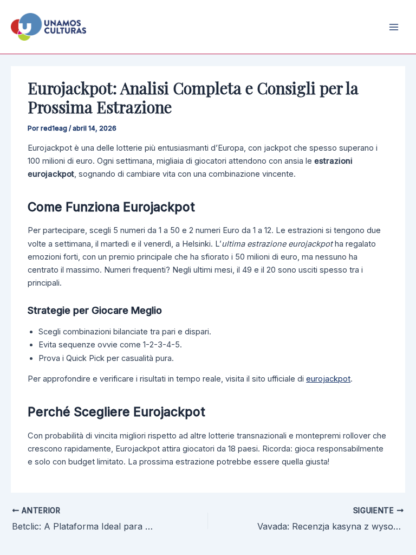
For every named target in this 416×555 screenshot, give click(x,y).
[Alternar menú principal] (393, 27)
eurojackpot (328, 379)
